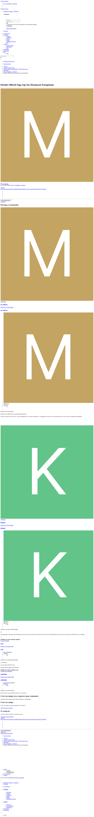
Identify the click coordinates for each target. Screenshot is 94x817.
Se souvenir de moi (10, 24)
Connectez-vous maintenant (7, 716)
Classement (6, 49)
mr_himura (5, 184)
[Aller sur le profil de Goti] (2, 640)
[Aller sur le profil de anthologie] (4, 671)
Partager (3, 187)
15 (7, 406)
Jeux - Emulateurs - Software (18, 185)
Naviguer (6, 35)
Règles (8, 39)
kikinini (3, 522)
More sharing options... (6, 200)
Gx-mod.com (7, 33)
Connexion (9, 26)
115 (7, 655)
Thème (5, 769)
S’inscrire (6, 31)
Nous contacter (7, 773)
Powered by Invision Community (16, 777)
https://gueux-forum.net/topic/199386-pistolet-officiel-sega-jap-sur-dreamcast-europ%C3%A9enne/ (23, 189)
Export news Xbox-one (9, 61)
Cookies (5, 775)
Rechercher (9, 46)
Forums (8, 36)
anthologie (4, 674)
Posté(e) (7, 307)
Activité (5, 44)
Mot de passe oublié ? (11, 28)
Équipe (8, 40)
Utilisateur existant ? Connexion (11, 11)
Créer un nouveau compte (7, 708)
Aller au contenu (4, 1)
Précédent (8, 792)
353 (7, 624)
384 (7, 685)
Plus (7, 43)
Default (8, 770)
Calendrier (8, 37)
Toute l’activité (9, 45)
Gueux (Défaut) (10, 772)
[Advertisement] (47, 78)
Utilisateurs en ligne (11, 41)
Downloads (6, 50)
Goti (2, 643)
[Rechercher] (1, 59)
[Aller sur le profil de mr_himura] (47, 181)
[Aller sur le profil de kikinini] (47, 518)
